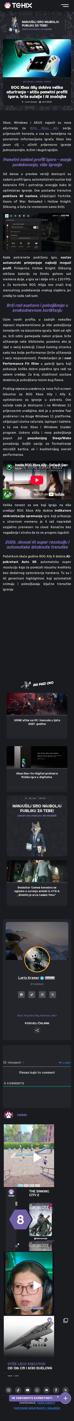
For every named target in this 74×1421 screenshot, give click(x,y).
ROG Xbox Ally (44, 128)
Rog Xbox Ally (31, 1015)
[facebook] (56, 1390)
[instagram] (8, 1390)
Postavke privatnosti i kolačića (37, 1408)
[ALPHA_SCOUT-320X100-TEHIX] (37, 24)
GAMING (39, 82)
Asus (20, 1015)
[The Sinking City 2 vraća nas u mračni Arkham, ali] (37, 1221)
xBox (54, 1015)
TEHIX (16, 1399)
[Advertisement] (37, 634)
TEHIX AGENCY (46, 1402)
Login (66, 1062)
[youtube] (27, 1390)
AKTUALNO (28, 82)
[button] (65, 5)
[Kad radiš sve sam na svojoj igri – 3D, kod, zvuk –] (37, 1285)
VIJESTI (47, 82)
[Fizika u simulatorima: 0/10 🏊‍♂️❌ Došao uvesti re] (37, 1157)
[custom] (18, 1390)
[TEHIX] (18, 5)
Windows (45, 1015)
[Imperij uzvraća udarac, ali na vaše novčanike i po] (37, 1349)
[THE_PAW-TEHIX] (37, 825)
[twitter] (65, 1390)
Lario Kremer (36, 978)
